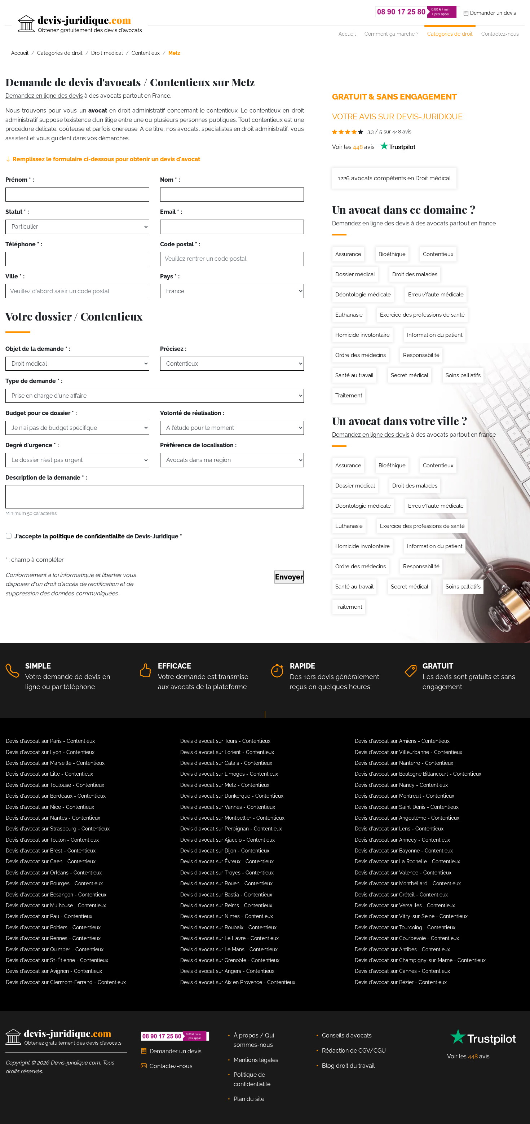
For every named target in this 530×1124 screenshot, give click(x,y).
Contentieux (438, 254)
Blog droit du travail (348, 1065)
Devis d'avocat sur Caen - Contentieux (51, 861)
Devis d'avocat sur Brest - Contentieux (51, 851)
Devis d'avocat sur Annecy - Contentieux (402, 840)
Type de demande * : (33, 381)
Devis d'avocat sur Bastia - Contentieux (226, 895)
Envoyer (289, 577)
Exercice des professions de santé (422, 315)
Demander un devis (492, 13)
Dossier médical (355, 274)
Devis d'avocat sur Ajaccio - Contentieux (227, 840)
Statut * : (17, 211)
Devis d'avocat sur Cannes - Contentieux (402, 971)
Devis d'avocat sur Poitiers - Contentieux (53, 927)
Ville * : (15, 276)
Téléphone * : (23, 244)
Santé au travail (354, 375)
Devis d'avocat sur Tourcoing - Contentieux (405, 927)
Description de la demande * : (46, 477)
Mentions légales (256, 1060)
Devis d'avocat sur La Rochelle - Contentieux (407, 861)
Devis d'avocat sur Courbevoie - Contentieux (407, 938)
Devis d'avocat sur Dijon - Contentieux (224, 851)
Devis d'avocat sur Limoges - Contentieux (229, 774)
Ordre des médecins (360, 355)
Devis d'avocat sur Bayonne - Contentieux (404, 851)
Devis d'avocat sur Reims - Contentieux (226, 905)
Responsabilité (421, 355)
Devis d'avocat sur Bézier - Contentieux (401, 982)
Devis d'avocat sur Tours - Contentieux (225, 741)
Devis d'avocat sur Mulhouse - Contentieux (56, 905)
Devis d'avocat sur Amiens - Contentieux (402, 741)
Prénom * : (19, 179)
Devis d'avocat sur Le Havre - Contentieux (229, 938)
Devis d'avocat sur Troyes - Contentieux (227, 873)
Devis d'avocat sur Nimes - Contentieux (226, 916)
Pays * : (170, 276)
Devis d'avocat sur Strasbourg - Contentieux (58, 829)
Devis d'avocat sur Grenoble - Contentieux (229, 960)
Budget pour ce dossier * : (41, 413)
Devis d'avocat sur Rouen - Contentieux (226, 883)
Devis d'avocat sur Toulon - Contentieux (52, 840)
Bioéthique (392, 254)
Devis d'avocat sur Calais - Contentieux (226, 763)
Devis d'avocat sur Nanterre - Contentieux (404, 763)
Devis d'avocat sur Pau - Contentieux (49, 916)
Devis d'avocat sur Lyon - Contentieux (50, 752)
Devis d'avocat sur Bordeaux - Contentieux (56, 796)
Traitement (348, 395)
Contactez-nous (500, 34)
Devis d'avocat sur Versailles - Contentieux (405, 905)
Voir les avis (354, 147)
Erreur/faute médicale (436, 294)
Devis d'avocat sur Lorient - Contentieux (227, 752)
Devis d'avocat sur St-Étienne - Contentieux (57, 960)
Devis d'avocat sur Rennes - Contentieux (53, 938)
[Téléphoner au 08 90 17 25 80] (417, 12)
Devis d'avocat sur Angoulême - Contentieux (407, 818)
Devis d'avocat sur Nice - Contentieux (50, 807)
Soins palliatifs (463, 375)
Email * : (171, 211)
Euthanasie (349, 315)
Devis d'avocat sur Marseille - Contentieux (55, 763)
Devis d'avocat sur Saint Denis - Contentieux (407, 807)
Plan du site (249, 1099)
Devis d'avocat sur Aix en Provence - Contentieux (237, 982)
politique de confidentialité (87, 536)
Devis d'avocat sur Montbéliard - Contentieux (408, 883)
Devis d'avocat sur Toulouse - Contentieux (55, 785)
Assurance (348, 254)
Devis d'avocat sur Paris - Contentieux (50, 741)
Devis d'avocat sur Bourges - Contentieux (54, 883)
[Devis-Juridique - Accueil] (74, 24)
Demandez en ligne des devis (44, 95)
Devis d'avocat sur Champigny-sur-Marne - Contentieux (420, 960)
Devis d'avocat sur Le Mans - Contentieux (229, 949)
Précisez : (173, 348)
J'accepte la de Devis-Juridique (98, 536)
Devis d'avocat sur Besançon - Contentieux (56, 895)
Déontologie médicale (363, 294)
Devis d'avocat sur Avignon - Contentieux (54, 971)
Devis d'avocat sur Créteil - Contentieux (401, 895)
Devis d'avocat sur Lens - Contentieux (399, 829)
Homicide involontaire (362, 335)
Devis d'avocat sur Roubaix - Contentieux (228, 927)
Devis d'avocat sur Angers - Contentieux (227, 971)
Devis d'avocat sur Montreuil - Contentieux (404, 796)
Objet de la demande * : (37, 348)
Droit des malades (414, 274)
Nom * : (170, 179)
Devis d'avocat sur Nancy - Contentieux (401, 785)
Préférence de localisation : (198, 445)
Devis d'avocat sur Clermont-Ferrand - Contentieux (66, 982)
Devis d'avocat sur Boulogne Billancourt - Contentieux (418, 774)
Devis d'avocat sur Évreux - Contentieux (227, 861)
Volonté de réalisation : (192, 413)
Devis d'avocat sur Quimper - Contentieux (54, 949)
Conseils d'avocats (347, 1035)
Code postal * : (180, 244)
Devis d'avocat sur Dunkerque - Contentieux (231, 796)
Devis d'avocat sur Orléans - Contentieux (54, 873)
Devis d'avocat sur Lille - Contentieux (49, 774)
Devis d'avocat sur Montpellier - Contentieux (232, 818)
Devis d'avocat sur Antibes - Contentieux (402, 949)
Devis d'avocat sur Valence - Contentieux (403, 873)
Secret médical (409, 375)
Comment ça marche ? (392, 34)
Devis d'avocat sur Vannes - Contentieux (227, 807)
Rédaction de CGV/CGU (354, 1050)
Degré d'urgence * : (32, 445)
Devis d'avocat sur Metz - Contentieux (224, 785)
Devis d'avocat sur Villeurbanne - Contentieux (408, 752)
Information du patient (435, 335)
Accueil (347, 34)
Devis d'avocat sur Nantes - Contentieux (53, 818)
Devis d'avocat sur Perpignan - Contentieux (231, 829)
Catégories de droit (450, 34)
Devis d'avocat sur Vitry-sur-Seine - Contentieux (411, 916)
